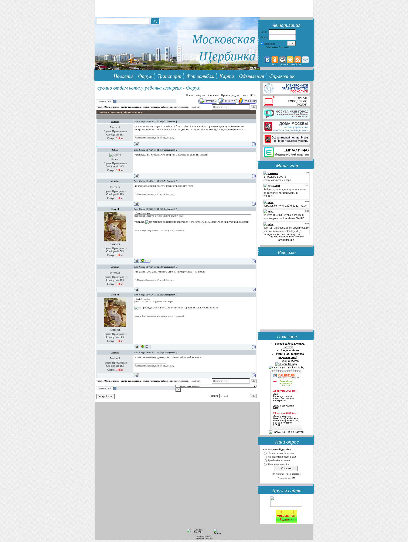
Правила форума (230, 95)
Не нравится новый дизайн (282, 456)
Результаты (278, 474)
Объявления (251, 75)
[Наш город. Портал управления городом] (286, 112)
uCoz (209, 539)
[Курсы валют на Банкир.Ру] (286, 367)
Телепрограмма (289, 360)
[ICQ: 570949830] (145, 261)
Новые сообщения (195, 95)
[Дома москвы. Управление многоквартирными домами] (286, 125)
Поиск (244, 95)
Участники (213, 95)
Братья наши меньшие (131, 107)
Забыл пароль (272, 47)
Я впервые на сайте (279, 464)
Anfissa (115, 150)
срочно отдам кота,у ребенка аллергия (160, 107)
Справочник (282, 75)
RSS (252, 95)
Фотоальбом (200, 75)
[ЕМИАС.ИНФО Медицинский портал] (286, 151)
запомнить (269, 43)
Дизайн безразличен (279, 460)
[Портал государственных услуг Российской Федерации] (286, 87)
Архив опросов (292, 474)
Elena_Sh (114, 209)
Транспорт (169, 75)
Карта (226, 75)
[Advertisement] (286, 293)
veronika (115, 121)
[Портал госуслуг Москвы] (286, 100)
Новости (123, 75)
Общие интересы (111, 107)
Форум (145, 75)
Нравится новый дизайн (281, 453)
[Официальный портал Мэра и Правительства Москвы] (286, 138)
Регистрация (284, 47)
